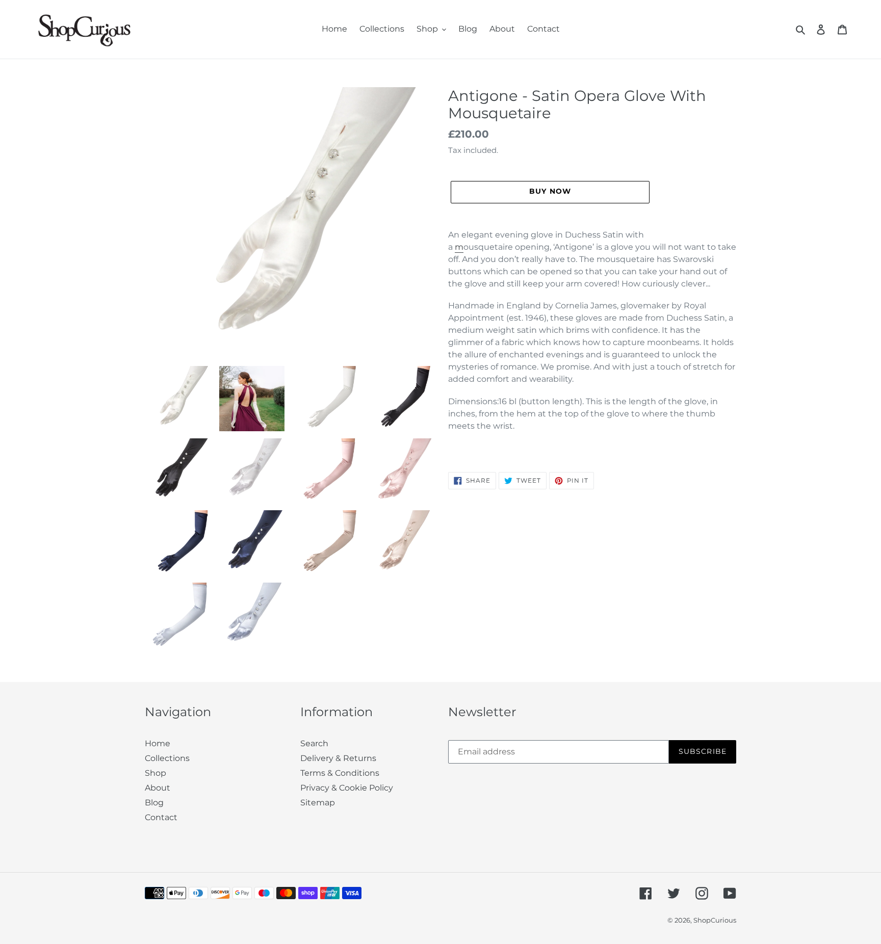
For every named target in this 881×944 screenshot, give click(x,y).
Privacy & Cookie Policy (346, 788)
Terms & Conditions (339, 773)
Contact (161, 817)
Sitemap (317, 802)
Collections (167, 758)
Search (314, 743)
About (157, 788)
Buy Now (440, 923)
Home (157, 743)
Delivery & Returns (338, 758)
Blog (154, 802)
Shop (155, 773)
